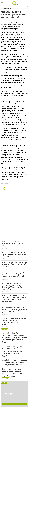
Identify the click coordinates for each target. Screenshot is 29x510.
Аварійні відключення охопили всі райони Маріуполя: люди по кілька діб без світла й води (14, 362)
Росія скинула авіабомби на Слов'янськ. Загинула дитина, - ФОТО (13, 244)
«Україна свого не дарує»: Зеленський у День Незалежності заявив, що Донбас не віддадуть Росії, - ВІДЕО (13, 351)
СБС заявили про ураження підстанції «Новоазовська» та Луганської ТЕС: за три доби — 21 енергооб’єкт (13, 286)
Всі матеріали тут (15, 404)
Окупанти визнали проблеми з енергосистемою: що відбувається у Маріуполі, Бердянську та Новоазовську (14, 298)
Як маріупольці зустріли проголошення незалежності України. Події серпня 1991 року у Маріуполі (13, 372)
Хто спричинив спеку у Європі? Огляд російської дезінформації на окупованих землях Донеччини (14, 275)
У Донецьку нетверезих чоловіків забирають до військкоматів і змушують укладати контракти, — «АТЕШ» (14, 321)
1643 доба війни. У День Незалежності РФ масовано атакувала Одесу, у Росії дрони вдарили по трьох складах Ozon (14, 337)
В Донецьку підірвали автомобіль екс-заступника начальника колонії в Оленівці (14, 254)
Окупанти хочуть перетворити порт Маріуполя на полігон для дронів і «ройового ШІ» (14, 264)
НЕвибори (7, 393)
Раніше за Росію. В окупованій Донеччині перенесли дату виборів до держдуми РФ (14, 310)
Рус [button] (5, 6)
